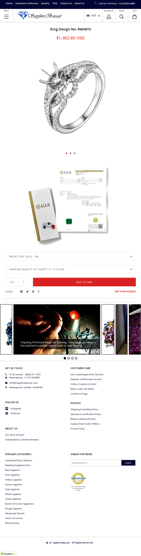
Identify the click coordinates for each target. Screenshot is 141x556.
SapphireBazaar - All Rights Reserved (73, 542)
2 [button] (70, 153)
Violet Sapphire (13, 498)
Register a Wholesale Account (85, 379)
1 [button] (66, 153)
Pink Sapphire (12, 474)
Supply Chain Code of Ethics (85, 423)
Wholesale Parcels (15, 513)
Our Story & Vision (14, 434)
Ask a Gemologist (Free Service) (86, 374)
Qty (12, 282)
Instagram (16, 408)
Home (9, 3)
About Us (79, 3)
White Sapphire (13, 494)
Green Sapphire (13, 484)
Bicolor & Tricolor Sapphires (19, 503)
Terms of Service (14, 518)
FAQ (55, 3)
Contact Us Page (79, 393)
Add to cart (84, 282)
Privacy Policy (77, 428)
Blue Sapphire (12, 470)
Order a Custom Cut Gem (83, 384)
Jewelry (45, 3)
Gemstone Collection (26, 3)
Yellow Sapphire (13, 479)
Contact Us (66, 3)
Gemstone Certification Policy (85, 414)
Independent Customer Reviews (22, 439)
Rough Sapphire (13, 508)
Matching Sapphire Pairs (18, 465)
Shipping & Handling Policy (84, 409)
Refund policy (12, 523)
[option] (70, 97)
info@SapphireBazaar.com (23, 382)
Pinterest (15, 413)
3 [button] (74, 153)
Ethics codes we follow (82, 388)
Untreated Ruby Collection (18, 460)
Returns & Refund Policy (83, 418)
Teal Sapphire (12, 489)
